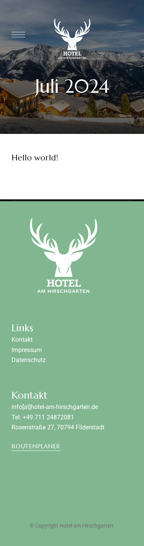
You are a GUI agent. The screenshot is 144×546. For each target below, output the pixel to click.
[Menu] (18, 34)
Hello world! (35, 158)
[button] (36, 446)
